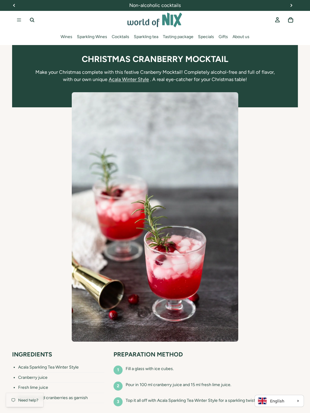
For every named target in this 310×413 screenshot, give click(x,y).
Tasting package (178, 36)
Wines (66, 36)
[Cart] (290, 20)
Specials (206, 36)
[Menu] (19, 20)
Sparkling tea (146, 36)
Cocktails (120, 36)
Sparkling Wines (92, 36)
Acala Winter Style (129, 79)
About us (240, 36)
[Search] (32, 20)
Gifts (223, 36)
